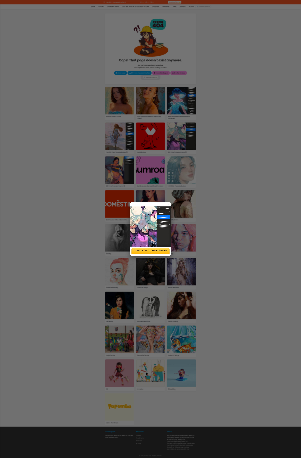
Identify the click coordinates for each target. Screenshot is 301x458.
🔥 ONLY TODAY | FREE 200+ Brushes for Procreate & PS (150, 251)
